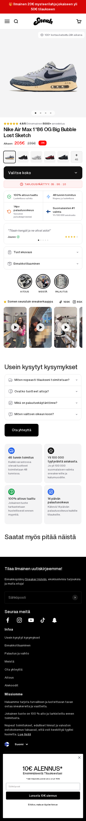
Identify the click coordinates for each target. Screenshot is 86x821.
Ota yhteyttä (21, 430)
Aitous (9, 677)
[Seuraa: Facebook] (8, 620)
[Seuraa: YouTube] (31, 620)
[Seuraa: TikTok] (43, 620)
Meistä (9, 661)
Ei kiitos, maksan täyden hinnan (43, 805)
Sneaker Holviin (36, 579)
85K (79, 301)
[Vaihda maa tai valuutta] (7, 744)
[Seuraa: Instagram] (19, 620)
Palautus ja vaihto (17, 653)
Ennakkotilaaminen (18, 645)
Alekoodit (11, 685)
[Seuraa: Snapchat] (54, 620)
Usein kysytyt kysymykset (22, 637)
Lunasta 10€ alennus (43, 795)
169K (66, 301)
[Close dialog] (79, 757)
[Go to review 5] (47, 240)
